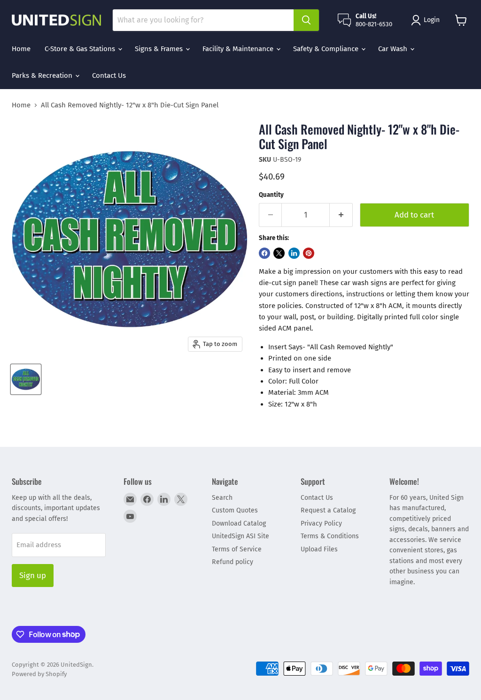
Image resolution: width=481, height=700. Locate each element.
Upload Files (319, 549)
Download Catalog (239, 523)
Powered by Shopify (39, 673)
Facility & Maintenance (238, 49)
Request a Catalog (328, 510)
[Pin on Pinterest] (308, 253)
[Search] (306, 20)
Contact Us (109, 75)
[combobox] (203, 20)
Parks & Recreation (43, 75)
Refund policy (232, 562)
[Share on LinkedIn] (294, 253)
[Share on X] (279, 253)
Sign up (32, 575)
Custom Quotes (235, 510)
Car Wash (393, 49)
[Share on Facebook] (264, 253)
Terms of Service (237, 549)
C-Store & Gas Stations (81, 49)
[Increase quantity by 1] (341, 215)
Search (222, 498)
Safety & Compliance (326, 49)
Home (21, 49)
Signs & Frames (160, 49)
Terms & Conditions (330, 536)
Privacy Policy (321, 523)
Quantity (271, 194)
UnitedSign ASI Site (240, 536)
